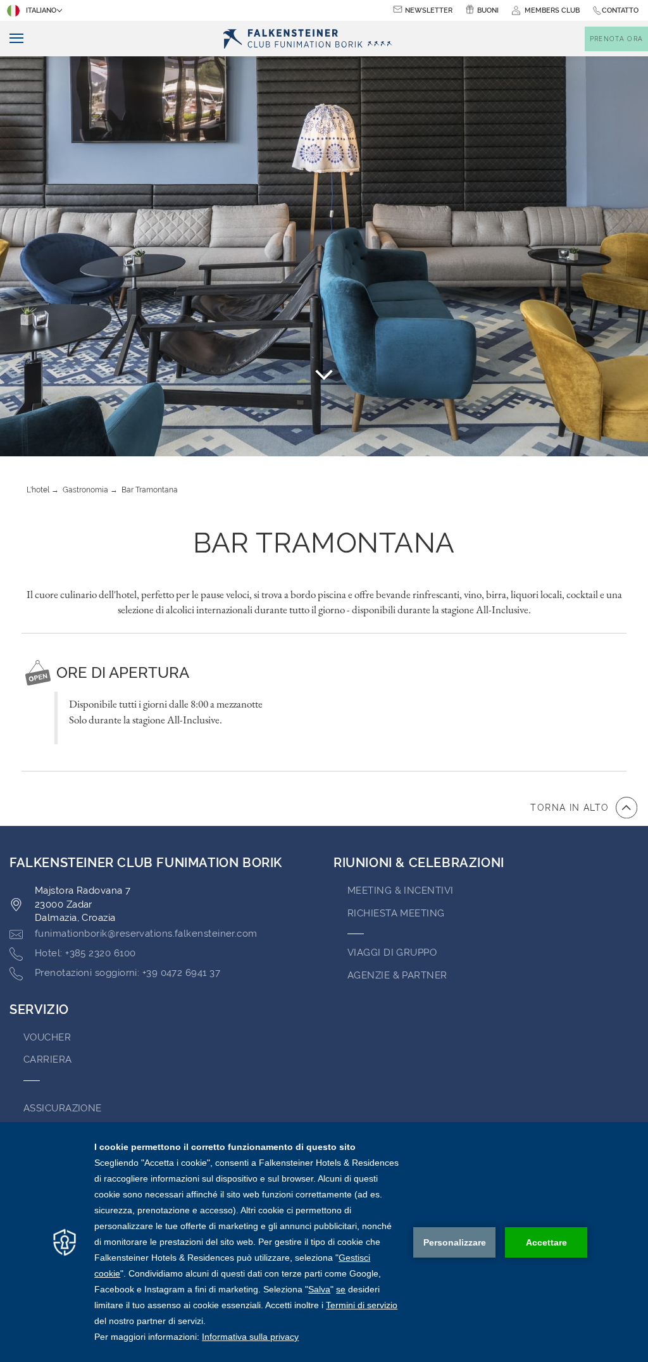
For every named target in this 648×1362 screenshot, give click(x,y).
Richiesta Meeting (396, 913)
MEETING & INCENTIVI (400, 890)
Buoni (488, 10)
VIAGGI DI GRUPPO (392, 952)
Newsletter (428, 10)
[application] (324, 1242)
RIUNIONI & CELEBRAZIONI (418, 862)
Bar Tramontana (150, 489)
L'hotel (38, 489)
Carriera (47, 1059)
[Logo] (311, 39)
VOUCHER (47, 1037)
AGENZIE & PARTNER (397, 975)
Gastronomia (85, 489)
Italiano (41, 10)
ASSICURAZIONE (62, 1108)
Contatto (620, 10)
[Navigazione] (11, 39)
